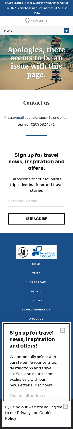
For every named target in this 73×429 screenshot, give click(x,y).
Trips (36, 273)
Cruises (36, 300)
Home (36, 263)
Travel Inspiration (36, 309)
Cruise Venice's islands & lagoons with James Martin (36, 2)
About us (36, 318)
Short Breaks (36, 282)
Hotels (36, 291)
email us (21, 117)
